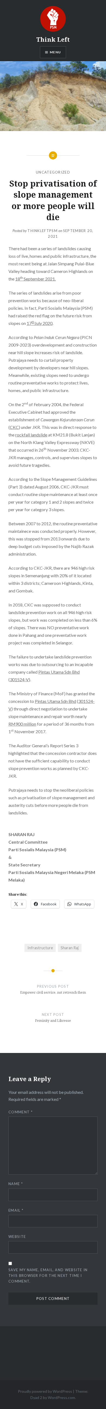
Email (15, 1210)
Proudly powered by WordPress (45, 1391)
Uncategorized (53, 172)
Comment (20, 1112)
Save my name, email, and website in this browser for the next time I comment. (48, 1275)
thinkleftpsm (42, 231)
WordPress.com (61, 1397)
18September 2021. (35, 278)
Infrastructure (40, 947)
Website (17, 1236)
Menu (55, 52)
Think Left (53, 39)
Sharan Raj (70, 947)
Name (15, 1184)
